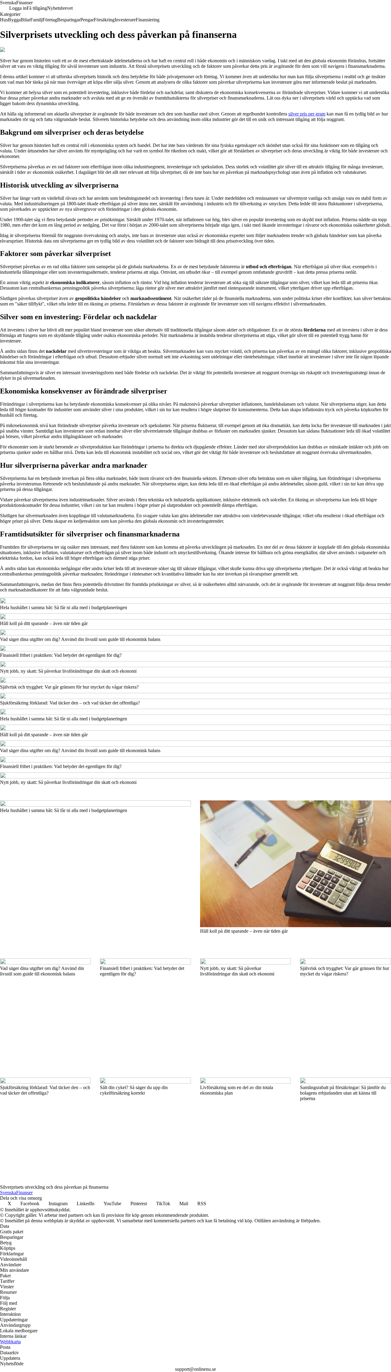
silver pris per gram (306, 113)
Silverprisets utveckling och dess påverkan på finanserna (54, 1187)
